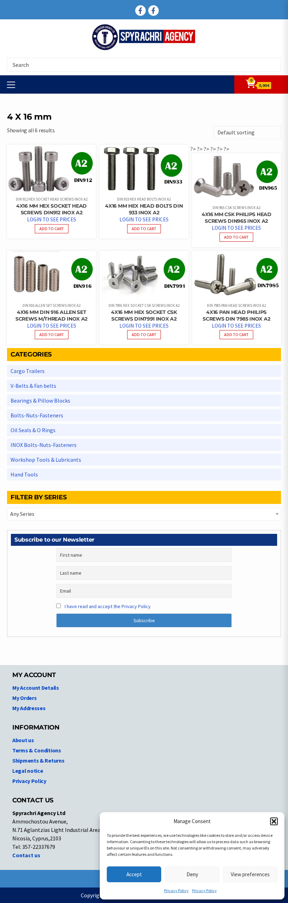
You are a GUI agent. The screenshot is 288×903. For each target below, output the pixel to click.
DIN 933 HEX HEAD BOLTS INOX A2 (144, 199)
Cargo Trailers (28, 370)
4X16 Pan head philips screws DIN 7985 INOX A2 (236, 315)
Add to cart (51, 228)
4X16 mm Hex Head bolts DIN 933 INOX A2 (144, 209)
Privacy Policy (176, 890)
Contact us (26, 855)
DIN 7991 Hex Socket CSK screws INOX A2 (144, 305)
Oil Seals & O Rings (33, 430)
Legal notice (27, 770)
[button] (273, 821)
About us (23, 740)
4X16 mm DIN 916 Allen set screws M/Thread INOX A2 (51, 315)
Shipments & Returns (38, 760)
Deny (192, 874)
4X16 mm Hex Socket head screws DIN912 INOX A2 (51, 209)
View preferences (250, 874)
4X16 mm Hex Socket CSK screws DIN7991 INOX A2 (144, 315)
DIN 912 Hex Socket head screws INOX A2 (51, 199)
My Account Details (35, 687)
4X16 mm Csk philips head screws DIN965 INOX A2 (236, 217)
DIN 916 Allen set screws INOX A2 (51, 305)
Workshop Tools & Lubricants (46, 459)
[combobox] (144, 514)
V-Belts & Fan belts (33, 385)
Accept (134, 874)
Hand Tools (24, 474)
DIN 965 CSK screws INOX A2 (236, 207)
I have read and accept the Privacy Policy (108, 606)
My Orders (24, 697)
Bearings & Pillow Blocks (40, 400)
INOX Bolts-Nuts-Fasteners (44, 444)
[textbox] (144, 513)
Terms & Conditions (36, 750)
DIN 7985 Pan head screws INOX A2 (236, 305)
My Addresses (28, 708)
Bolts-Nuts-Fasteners (37, 415)
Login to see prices (51, 219)
